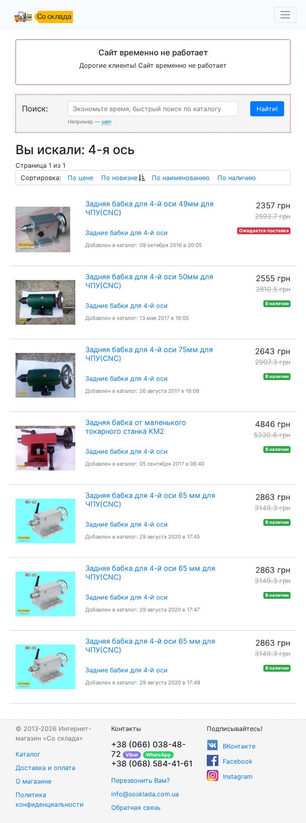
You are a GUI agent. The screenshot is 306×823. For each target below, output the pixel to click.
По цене (80, 178)
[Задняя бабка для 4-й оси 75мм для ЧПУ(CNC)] (45, 375)
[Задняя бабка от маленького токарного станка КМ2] (45, 448)
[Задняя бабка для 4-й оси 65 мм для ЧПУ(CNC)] (45, 521)
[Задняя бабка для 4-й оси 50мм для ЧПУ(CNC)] (45, 302)
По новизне (119, 178)
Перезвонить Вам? (140, 780)
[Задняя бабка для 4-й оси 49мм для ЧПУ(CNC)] (45, 229)
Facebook (238, 761)
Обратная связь (136, 807)
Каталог (28, 754)
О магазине (33, 781)
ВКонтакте (239, 746)
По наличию (237, 178)
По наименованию (181, 178)
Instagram (238, 776)
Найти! (267, 109)
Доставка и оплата (45, 768)
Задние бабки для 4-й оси (126, 233)
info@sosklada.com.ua (145, 794)
